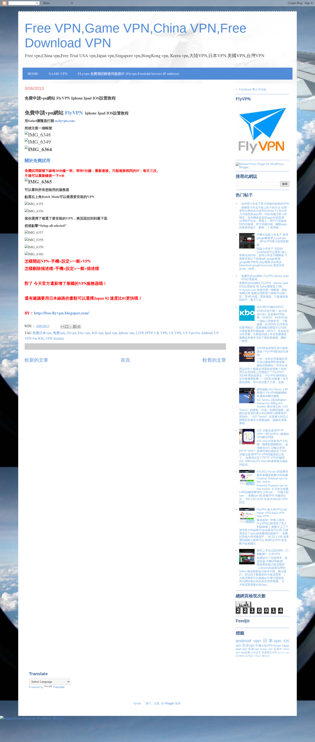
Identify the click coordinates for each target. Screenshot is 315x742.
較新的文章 (36, 360)
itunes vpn (266, 649)
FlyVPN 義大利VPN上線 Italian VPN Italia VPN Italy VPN (272, 513)
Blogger (169, 703)
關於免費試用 (37, 160)
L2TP (139, 332)
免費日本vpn (41, 332)
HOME (33, 73)
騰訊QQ (266, 656)
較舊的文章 (214, 360)
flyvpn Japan (281, 645)
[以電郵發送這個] (62, 326)
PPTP (149, 332)
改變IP (278, 649)
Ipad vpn (111, 332)
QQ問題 (249, 656)
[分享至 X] (71, 326)
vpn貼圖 (245, 652)
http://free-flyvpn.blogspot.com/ (61, 313)
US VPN (175, 332)
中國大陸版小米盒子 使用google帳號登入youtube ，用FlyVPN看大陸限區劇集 (273, 239)
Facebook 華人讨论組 (252, 89)
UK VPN (160, 332)
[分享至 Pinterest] (79, 326)
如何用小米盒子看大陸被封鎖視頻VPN (265, 203)
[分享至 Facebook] (75, 326)
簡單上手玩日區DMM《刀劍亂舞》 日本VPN (272, 552)
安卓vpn (248, 645)
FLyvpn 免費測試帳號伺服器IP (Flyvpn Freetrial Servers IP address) (128, 73)
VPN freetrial (54, 338)
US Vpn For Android (197, 332)
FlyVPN (74, 112)
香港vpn (253, 649)
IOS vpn (97, 332)
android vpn (248, 640)
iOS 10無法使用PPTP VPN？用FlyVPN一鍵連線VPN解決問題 (273, 434)
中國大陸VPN (263, 645)
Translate (58, 687)
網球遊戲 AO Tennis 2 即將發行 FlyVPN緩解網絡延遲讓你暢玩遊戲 (272, 393)
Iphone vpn (126, 332)
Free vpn (84, 332)
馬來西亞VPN (269, 652)
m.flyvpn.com (65, 120)
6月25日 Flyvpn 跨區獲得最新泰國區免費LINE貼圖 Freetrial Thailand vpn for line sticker (272, 476)
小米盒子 (256, 652)
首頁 (125, 360)
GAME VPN (58, 73)
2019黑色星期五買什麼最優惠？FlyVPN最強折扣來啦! (273, 351)
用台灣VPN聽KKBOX (270, 307)
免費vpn (59, 332)
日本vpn (272, 640)
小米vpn (257, 656)
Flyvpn (71, 332)
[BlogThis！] (66, 326)
